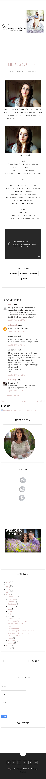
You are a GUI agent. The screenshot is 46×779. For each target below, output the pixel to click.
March (10, 638)
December (12, 597)
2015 (8, 590)
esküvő (15, 49)
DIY (14, 43)
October (11, 602)
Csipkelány (12, 380)
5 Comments (31, 71)
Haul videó (12, 626)
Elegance (11, 769)
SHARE (14, 273)
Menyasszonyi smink (15, 623)
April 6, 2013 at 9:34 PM (16, 345)
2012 (8, 645)
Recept (30, 43)
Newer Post (5, 401)
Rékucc (11, 304)
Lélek (6, 36)
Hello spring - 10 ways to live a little (21, 631)
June (10, 611)
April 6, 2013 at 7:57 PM (16, 331)
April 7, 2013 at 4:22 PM (16, 375)
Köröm (32, 36)
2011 (8, 648)
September (12, 604)
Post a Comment (12, 396)
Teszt (6, 43)
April (10, 616)
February (11, 641)
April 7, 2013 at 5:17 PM (16, 391)
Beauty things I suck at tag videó (20, 633)
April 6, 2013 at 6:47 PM (16, 320)
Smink (15, 36)
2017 (8, 585)
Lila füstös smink (14, 636)
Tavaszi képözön (14, 619)
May (10, 614)
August (11, 607)
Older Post (41, 401)
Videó (39, 43)
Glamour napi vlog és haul (17, 621)
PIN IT (25, 279)
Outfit (24, 36)
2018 (8, 582)
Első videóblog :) (14, 628)
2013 (8, 594)
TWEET (24, 273)
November (12, 599)
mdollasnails (13, 325)
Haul (21, 43)
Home (6, 49)
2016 (8, 587)
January (11, 643)
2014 (8, 592)
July (9, 609)
